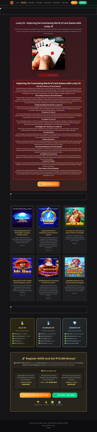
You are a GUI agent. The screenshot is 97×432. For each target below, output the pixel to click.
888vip (66, 110)
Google (48, 427)
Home (17, 2)
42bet (60, 137)
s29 (48, 177)
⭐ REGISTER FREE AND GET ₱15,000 (35, 395)
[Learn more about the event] (48, 11)
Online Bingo (39, 2)
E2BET (71, 124)
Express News (65, 2)
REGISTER (82, 2)
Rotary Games (31, 2)
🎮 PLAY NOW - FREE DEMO (65, 395)
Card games (23, 2)
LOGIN (74, 2)
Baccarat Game (47, 2)
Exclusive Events (56, 2)
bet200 (55, 159)
